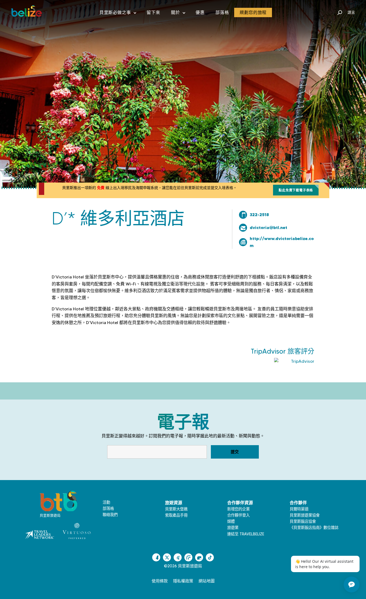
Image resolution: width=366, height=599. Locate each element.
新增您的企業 (238, 509)
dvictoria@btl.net (268, 227)
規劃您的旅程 (253, 12)
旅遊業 (232, 527)
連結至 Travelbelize (245, 534)
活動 (106, 502)
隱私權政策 (183, 581)
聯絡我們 (110, 514)
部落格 (222, 12)
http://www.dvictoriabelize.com (282, 242)
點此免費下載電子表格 (296, 190)
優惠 (200, 12)
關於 (178, 13)
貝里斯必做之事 (117, 13)
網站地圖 (207, 581)
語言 (351, 12)
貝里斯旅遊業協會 (305, 515)
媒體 (231, 521)
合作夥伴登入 (238, 515)
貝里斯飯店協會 (303, 521)
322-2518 (259, 214)
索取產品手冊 (176, 515)
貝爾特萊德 (299, 509)
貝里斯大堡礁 (176, 509)
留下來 (153, 12)
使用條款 (160, 581)
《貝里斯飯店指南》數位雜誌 (314, 527)
